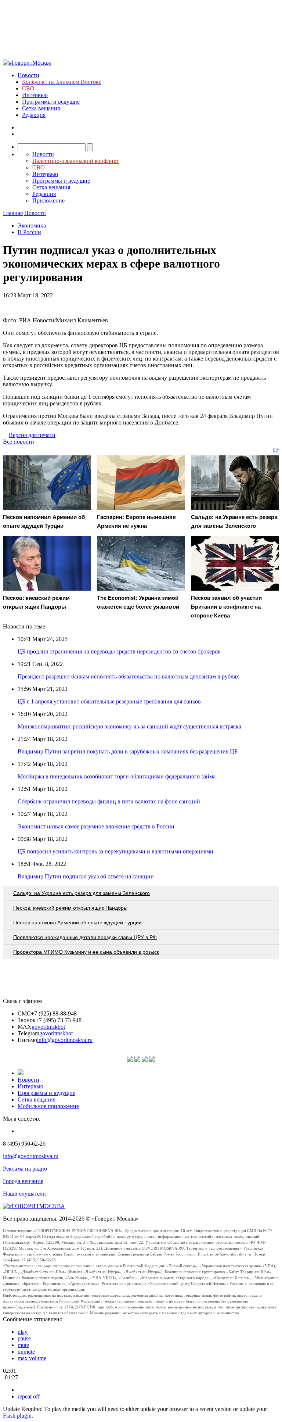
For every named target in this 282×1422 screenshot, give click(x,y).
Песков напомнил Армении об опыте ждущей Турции (77, 922)
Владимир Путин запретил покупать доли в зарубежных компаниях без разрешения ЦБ (128, 751)
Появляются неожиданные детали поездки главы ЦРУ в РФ (85, 937)
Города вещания (23, 1181)
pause (24, 1338)
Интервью (35, 95)
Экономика (32, 225)
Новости (28, 75)
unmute (26, 1351)
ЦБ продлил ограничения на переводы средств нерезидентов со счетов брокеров (119, 651)
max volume (32, 1358)
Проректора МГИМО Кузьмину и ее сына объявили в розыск (86, 952)
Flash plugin (17, 1415)
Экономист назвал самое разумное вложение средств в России (96, 826)
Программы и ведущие (51, 101)
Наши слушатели (24, 1193)
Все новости (18, 441)
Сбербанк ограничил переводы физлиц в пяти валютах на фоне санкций (109, 801)
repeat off (29, 1396)
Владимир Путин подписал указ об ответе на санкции (86, 876)
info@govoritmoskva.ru (65, 1040)
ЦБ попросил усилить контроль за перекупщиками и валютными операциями (115, 851)
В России (29, 232)
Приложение (48, 200)
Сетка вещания (41, 108)
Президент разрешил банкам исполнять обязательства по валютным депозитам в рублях (128, 676)
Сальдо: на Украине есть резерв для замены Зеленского (81, 893)
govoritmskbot (48, 1027)
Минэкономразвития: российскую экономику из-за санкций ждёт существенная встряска (129, 726)
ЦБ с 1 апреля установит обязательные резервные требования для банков (109, 701)
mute (23, 1345)
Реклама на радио (25, 1168)
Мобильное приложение (48, 1106)
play (23, 1332)
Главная (13, 213)
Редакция (34, 115)
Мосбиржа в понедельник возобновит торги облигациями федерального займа (117, 776)
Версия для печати (32, 435)
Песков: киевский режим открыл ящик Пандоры (70, 908)
